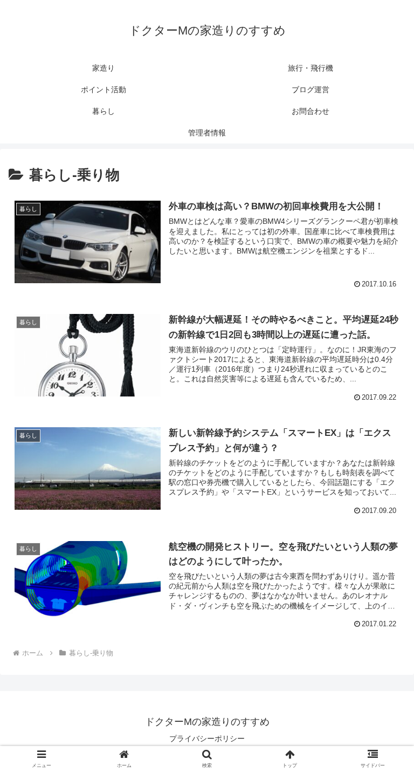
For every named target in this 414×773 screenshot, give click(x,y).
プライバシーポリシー (207, 738)
